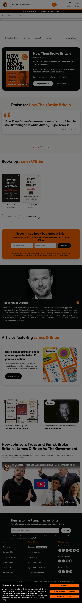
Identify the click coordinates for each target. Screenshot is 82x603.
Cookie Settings (64, 586)
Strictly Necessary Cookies (64, 591)
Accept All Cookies (64, 596)
